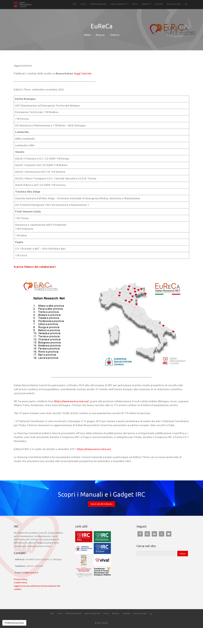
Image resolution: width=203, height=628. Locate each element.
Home (87, 34)
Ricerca (100, 34)
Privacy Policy (20, 579)
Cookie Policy (20, 582)
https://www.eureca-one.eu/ (71, 401)
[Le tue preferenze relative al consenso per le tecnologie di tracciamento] (14, 623)
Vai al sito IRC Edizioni (101, 504)
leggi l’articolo (83, 73)
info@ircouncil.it (30, 572)
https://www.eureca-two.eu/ (94, 449)
